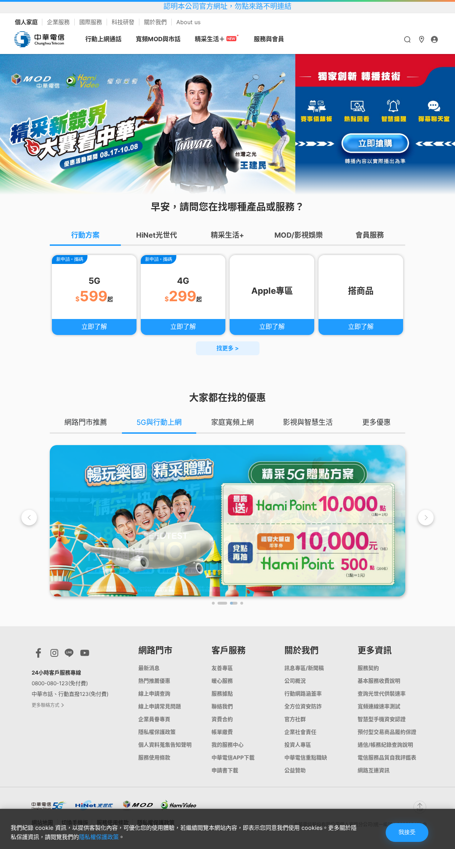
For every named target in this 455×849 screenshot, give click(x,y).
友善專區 (222, 668)
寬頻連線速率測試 (379, 706)
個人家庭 (27, 22)
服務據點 (222, 693)
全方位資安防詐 (303, 706)
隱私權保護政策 (157, 732)
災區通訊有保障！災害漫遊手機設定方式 (227, 6)
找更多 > (227, 348)
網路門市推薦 (85, 422)
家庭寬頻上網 (232, 422)
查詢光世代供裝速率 (382, 693)
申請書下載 (225, 770)
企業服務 (59, 22)
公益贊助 (295, 770)
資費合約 (222, 719)
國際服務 (91, 22)
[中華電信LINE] (69, 654)
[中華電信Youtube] (84, 654)
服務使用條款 (154, 757)
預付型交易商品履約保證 (387, 732)
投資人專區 (297, 744)
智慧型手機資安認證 (382, 719)
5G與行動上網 (159, 422)
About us (188, 22)
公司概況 (295, 680)
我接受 (407, 832)
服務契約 (368, 668)
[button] (426, 517)
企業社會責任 (300, 732)
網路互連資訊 (374, 770)
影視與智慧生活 (308, 422)
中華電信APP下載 (233, 757)
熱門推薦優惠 (154, 680)
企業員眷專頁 (154, 719)
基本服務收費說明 (379, 680)
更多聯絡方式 (46, 705)
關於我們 (156, 22)
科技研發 (124, 22)
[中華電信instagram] (54, 654)
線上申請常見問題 (159, 706)
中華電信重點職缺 (305, 757)
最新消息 (149, 668)
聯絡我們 (222, 706)
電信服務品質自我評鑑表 (387, 757)
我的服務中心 (227, 744)
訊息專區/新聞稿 (304, 668)
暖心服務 (222, 680)
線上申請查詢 (154, 693)
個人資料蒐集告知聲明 (165, 744)
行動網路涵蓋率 (303, 693)
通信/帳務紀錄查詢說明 (385, 744)
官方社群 (295, 719)
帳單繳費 (222, 732)
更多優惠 (376, 422)
